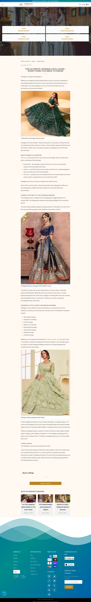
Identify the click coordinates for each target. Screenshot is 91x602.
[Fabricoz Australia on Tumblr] (54, 585)
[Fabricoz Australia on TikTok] (54, 590)
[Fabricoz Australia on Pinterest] (49, 585)
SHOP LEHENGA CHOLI (45, 449)
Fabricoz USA (50, 599)
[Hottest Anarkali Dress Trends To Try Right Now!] (28, 502)
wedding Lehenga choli (53, 339)
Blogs (15, 565)
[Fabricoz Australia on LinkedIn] (49, 590)
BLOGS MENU (45, 483)
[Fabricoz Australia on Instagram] (49, 576)
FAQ (31, 555)
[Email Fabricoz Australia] (49, 594)
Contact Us (34, 574)
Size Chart (33, 561)
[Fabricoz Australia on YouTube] (54, 580)
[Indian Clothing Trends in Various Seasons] (62, 502)
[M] (3, 4)
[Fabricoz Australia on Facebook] (49, 580)
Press (15, 568)
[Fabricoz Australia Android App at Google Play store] (70, 560)
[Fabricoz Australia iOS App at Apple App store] (69, 567)
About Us (33, 571)
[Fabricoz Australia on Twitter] (54, 576)
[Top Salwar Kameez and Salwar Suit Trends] (45, 502)
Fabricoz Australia (42, 599)
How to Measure (35, 565)
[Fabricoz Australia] (26, 4)
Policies (32, 568)
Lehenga (26, 157)
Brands (15, 558)
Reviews (15, 561)
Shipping (32, 558)
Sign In (15, 555)
